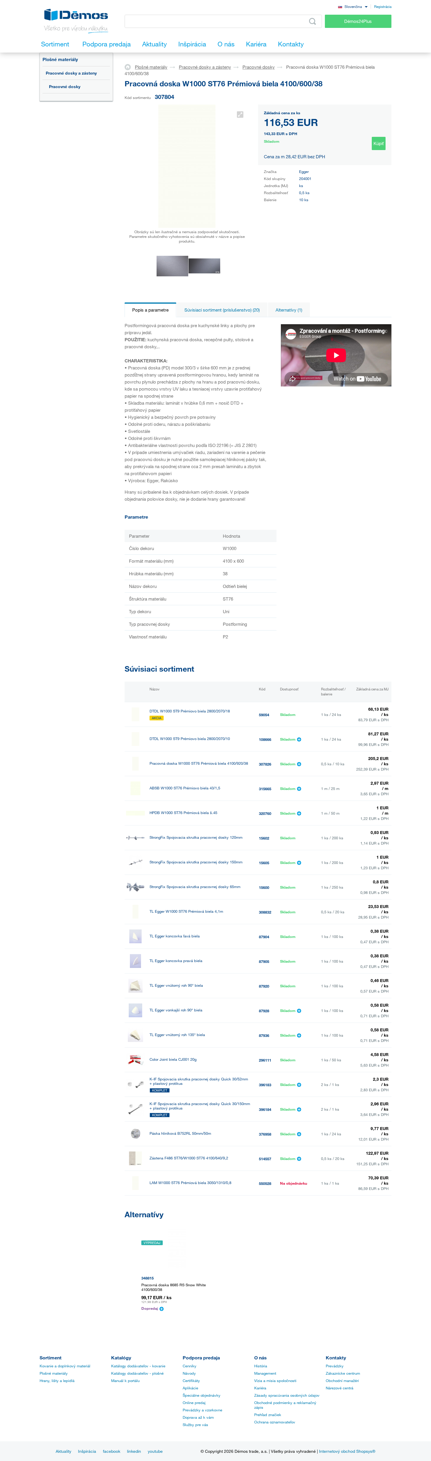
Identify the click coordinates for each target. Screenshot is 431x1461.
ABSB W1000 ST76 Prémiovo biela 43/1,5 (185, 788)
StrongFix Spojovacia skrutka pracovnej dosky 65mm (195, 887)
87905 (264, 961)
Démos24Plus (358, 21)
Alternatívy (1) (289, 309)
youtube (155, 1451)
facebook (111, 1451)
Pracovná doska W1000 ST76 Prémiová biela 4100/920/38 (199, 763)
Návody (189, 1373)
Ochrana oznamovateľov (274, 1422)
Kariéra (260, 1388)
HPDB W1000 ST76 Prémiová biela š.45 (183, 813)
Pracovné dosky (64, 86)
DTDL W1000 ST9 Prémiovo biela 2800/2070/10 (190, 739)
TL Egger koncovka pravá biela (176, 961)
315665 (265, 788)
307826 (265, 764)
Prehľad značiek (267, 1414)
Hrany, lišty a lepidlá (57, 1380)
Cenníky (189, 1366)
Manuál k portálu (125, 1380)
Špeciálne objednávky (201, 1395)
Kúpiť (379, 143)
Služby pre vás (195, 1424)
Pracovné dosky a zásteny (71, 72)
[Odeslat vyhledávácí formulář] (313, 21)
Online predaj (194, 1402)
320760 (265, 813)
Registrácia (382, 6)
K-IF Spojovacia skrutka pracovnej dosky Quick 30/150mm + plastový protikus (200, 1106)
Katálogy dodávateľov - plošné (137, 1373)
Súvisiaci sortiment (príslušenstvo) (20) (222, 309)
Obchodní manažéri (342, 1380)
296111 (265, 1060)
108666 (265, 739)
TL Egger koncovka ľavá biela (175, 936)
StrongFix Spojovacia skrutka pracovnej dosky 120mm (196, 837)
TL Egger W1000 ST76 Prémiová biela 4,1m (186, 911)
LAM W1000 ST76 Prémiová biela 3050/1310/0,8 (190, 1183)
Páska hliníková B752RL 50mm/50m (180, 1133)
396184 (265, 1109)
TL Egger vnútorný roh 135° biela (177, 1035)
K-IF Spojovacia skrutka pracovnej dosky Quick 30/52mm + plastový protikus (199, 1081)
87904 (264, 936)
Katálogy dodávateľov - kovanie (138, 1366)
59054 (264, 714)
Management (265, 1373)
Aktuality (63, 1451)
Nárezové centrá (339, 1388)
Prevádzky (335, 1366)
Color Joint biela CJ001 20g (173, 1059)
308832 (265, 912)
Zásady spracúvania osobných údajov (287, 1395)
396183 (265, 1084)
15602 (264, 838)
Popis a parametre (150, 309)
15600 (264, 887)
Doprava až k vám (198, 1417)
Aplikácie (190, 1388)
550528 (265, 1183)
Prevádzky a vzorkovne (202, 1410)
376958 (265, 1134)
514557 (265, 1158)
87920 (264, 986)
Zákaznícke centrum (343, 1373)
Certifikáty (191, 1380)
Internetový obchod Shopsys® (347, 1451)
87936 (264, 1035)
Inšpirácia (87, 1451)
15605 (264, 862)
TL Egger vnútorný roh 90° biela (176, 985)
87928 (264, 1010)
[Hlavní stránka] (130, 66)
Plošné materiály (60, 59)
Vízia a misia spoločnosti (275, 1380)
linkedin (134, 1451)
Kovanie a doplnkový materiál (65, 1366)
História (260, 1366)
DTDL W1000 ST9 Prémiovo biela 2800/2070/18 (190, 711)
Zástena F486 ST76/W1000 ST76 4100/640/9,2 (189, 1158)
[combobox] (353, 6)
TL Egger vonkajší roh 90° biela (176, 1010)
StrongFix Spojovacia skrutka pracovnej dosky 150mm (196, 862)
